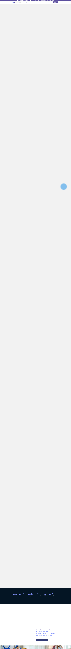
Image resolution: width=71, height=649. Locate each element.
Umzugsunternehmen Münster (29, 2)
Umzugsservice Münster (40, 2)
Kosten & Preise (48, 2)
